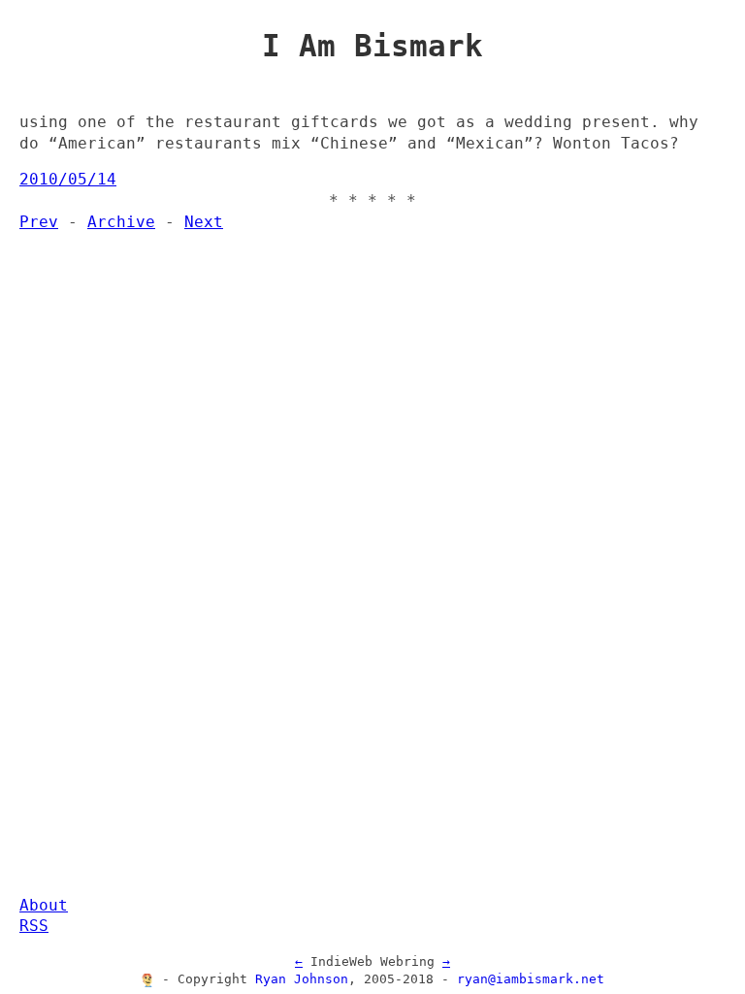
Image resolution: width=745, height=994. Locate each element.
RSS (34, 926)
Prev (38, 222)
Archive (121, 222)
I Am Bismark (372, 45)
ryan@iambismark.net (530, 979)
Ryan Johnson (301, 979)
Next (203, 222)
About (43, 905)
